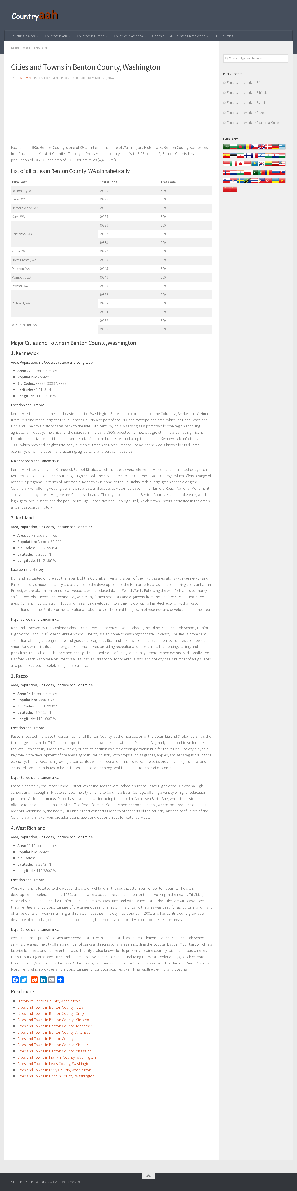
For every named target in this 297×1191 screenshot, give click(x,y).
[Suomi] (247, 157)
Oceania (158, 36)
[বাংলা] (240, 149)
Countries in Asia (56, 36)
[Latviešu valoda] (275, 166)
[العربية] (226, 149)
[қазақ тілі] (254, 166)
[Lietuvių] (268, 166)
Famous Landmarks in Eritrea (246, 113)
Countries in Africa (23, 36)
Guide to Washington (29, 48)
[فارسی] (240, 157)
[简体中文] (226, 191)
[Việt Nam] (282, 183)
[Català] (247, 149)
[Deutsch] (275, 149)
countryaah (23, 78)
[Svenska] (240, 183)
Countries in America (128, 36)
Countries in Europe (91, 36)
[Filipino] (261, 183)
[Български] (233, 149)
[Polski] (247, 174)
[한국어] (261, 166)
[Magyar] (282, 157)
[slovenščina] (226, 183)
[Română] (268, 174)
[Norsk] (226, 174)
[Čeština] (254, 149)
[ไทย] (254, 183)
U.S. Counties (224, 36)
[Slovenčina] (282, 174)
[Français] (254, 157)
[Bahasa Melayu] (282, 166)
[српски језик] (233, 183)
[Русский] (275, 174)
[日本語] (240, 166)
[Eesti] (233, 157)
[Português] (261, 174)
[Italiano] (233, 166)
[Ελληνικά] (282, 149)
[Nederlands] (233, 174)
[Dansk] (268, 149)
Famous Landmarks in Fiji (243, 83)
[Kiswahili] (247, 183)
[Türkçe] (268, 183)
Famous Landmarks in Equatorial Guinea (253, 123)
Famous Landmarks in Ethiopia (247, 93)
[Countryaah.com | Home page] (35, 15)
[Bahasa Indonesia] (226, 166)
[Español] (226, 157)
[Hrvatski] (275, 157)
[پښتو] (254, 174)
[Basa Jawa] (247, 166)
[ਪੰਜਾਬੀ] (240, 174)
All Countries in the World (187, 36)
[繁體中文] (233, 191)
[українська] (275, 183)
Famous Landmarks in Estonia (247, 103)
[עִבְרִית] (261, 157)
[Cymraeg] (261, 149)
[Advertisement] (111, 114)
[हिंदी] (268, 157)
